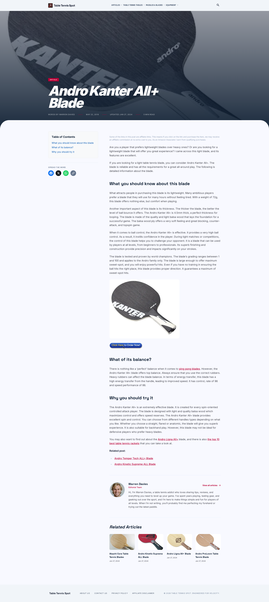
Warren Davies (138, 484)
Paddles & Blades (154, 5)
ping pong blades (189, 368)
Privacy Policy (120, 593)
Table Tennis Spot (64, 5)
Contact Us (100, 593)
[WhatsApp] (66, 173)
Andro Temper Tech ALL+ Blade (133, 458)
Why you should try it (63, 151)
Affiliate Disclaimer (143, 593)
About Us (85, 593)
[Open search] (218, 5)
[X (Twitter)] (58, 173)
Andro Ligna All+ (168, 439)
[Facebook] (51, 173)
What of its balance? (62, 147)
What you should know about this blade (73, 142)
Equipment (171, 5)
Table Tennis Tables (132, 5)
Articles (115, 5)
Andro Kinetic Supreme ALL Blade (135, 464)
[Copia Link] (73, 173)
